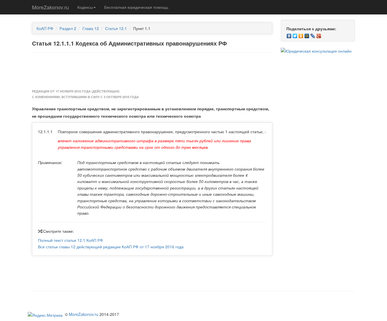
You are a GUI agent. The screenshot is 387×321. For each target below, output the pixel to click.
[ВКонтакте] (289, 34)
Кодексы (85, 7)
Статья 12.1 (116, 28)
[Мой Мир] (307, 34)
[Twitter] (295, 34)
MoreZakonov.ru (50, 7)
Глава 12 (90, 28)
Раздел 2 (67, 28)
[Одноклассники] (301, 34)
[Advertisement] (152, 71)
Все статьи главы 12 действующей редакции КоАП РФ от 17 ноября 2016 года (111, 246)
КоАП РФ (45, 28)
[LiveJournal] (313, 34)
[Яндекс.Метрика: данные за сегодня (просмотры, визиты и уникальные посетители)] (45, 315)
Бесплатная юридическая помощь (136, 7)
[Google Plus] (319, 34)
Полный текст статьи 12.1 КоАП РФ (70, 240)
